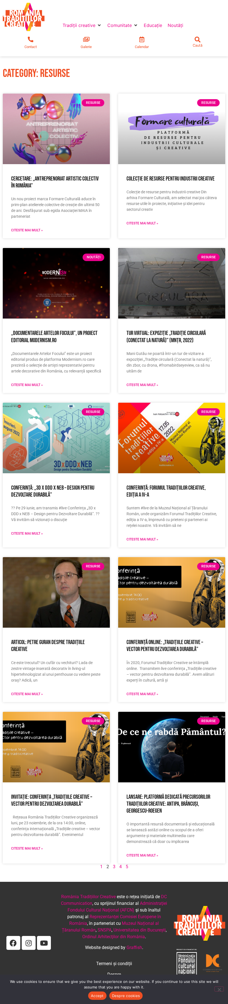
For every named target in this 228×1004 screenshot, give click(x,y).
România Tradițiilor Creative (88, 896)
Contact (30, 47)
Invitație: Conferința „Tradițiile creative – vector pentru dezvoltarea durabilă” (51, 800)
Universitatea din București (139, 930)
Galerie (86, 47)
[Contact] (30, 39)
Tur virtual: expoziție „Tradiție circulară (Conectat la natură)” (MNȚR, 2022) (166, 337)
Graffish (134, 947)
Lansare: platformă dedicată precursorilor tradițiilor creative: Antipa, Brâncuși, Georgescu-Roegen (168, 803)
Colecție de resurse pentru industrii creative (171, 178)
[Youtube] (44, 943)
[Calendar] (142, 39)
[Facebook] (13, 943)
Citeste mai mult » (27, 230)
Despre (114, 974)
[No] (219, 989)
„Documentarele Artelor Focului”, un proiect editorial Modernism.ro (54, 337)
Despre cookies (126, 995)
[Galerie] (86, 39)
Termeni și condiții (114, 963)
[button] (82, 25)
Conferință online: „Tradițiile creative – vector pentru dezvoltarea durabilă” (165, 646)
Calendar (142, 47)
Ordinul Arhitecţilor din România (113, 936)
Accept (97, 995)
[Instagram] (29, 943)
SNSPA (104, 930)
